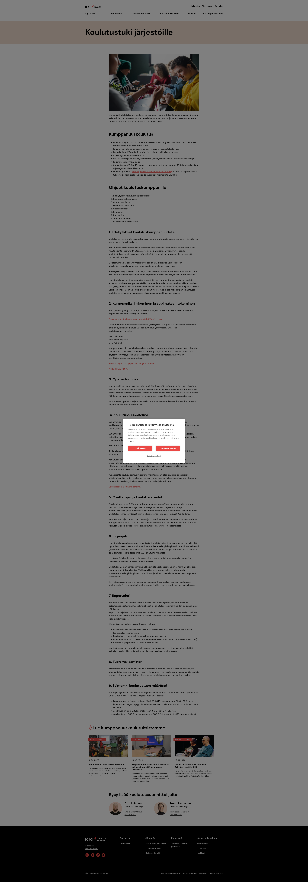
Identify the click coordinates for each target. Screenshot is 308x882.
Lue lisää (131, 441)
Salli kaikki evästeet (168, 448)
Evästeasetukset (154, 456)
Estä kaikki (140, 448)
